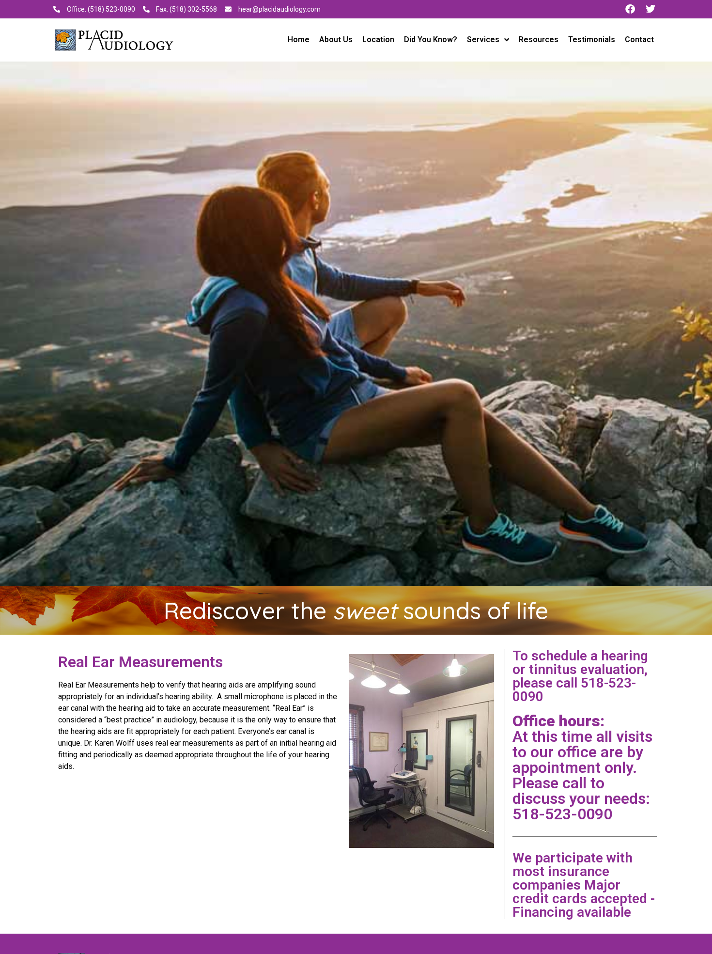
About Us (336, 39)
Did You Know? (430, 39)
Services (483, 39)
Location (378, 39)
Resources (538, 39)
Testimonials (591, 39)
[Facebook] (630, 9)
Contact (639, 39)
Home (299, 39)
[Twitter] (650, 9)
